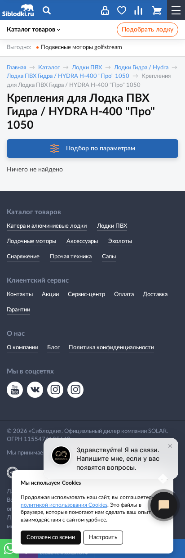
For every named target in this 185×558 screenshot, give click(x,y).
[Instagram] (55, 390)
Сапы (109, 257)
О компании (22, 348)
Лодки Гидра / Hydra (141, 68)
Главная (16, 68)
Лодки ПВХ (87, 68)
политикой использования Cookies (64, 505)
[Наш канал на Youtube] (15, 390)
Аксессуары (82, 241)
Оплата (124, 294)
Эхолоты (120, 241)
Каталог (49, 68)
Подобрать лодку (147, 30)
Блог (53, 348)
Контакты (20, 294)
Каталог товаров (31, 30)
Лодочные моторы (31, 241)
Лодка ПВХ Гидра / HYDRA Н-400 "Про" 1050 (68, 76)
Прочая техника (71, 257)
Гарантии (18, 310)
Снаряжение (23, 257)
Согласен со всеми (50, 537)
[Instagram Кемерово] (75, 390)
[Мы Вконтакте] (35, 390)
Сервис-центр (86, 294)
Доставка (155, 294)
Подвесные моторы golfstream (81, 47)
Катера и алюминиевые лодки (47, 226)
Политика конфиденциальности (111, 348)
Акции (50, 294)
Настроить (103, 537)
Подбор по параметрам (100, 148)
